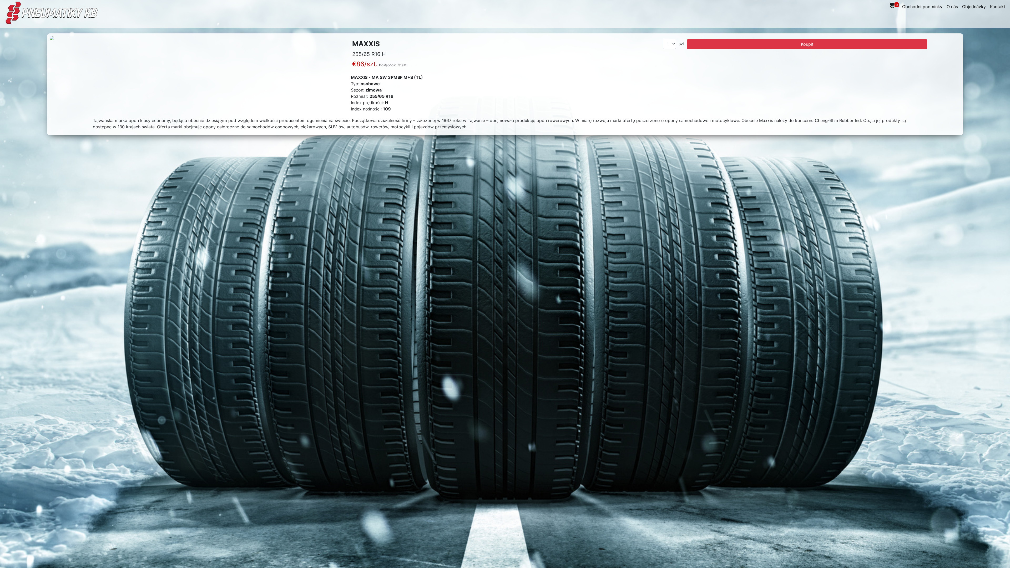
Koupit (807, 44)
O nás (952, 6)
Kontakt (997, 6)
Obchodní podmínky (922, 6)
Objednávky (974, 6)
